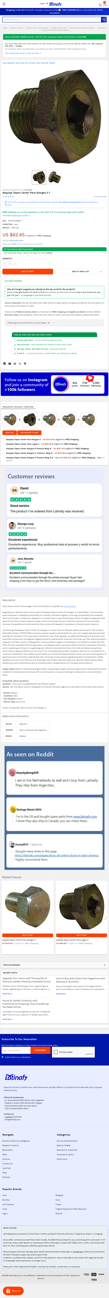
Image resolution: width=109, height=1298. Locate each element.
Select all (10, 433)
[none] (54, 116)
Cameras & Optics (65, 1154)
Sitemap (6, 1177)
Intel (4, 1195)
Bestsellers (7, 1150)
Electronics (62, 1159)
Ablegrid (59, 1195)
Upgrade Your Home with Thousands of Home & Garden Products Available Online (26, 980)
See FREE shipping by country (17, 215)
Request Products (10, 1145)
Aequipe (28, 190)
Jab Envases (8, 1204)
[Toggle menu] (4, 4)
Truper (58, 1204)
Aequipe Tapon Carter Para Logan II (72, 940)
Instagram (78, 1252)
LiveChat (8, 1117)
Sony (57, 1200)
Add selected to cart (29, 433)
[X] (20, 363)
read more (7, 993)
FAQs (4, 1154)
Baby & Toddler (64, 1145)
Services (6, 1159)
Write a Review (100, 196)
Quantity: (7, 258)
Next (105, 917)
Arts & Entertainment (67, 1141)
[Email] (10, 363)
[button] (80, 271)
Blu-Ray (5, 1200)
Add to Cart (28, 935)
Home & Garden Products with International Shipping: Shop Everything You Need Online (25, 1004)
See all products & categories (16, 1141)
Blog (4, 1172)
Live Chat (6, 1168)
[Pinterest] (25, 363)
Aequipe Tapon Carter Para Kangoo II (19, 940)
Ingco (5, 1213)
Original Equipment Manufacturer (71, 1209)
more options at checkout (30, 244)
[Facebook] (4, 363)
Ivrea (4, 1209)
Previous (3, 917)
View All (58, 1213)
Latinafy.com (70, 606)
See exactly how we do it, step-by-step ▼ (23, 53)
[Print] (15, 363)
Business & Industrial (67, 1150)
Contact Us (7, 1163)
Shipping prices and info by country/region (28, 323)
